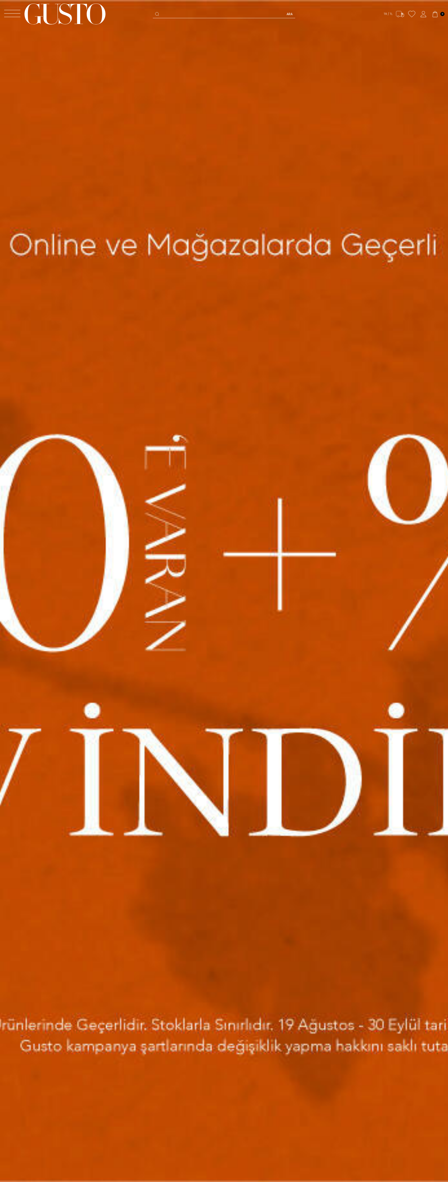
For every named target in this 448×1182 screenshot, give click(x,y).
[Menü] (12, 14)
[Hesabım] (423, 14)
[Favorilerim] (412, 14)
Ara (290, 14)
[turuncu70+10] (224, 591)
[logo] (64, 13)
